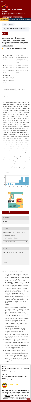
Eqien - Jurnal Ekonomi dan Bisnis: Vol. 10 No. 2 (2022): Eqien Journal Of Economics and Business (17, 282)
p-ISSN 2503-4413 (18, 17)
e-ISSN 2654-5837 (7, 17)
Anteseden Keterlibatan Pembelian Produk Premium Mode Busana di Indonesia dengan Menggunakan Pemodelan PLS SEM (16, 355)
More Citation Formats (9, 241)
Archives (11, 24)
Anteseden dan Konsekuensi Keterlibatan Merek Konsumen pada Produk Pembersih (16, 288)
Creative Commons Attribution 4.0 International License (15, 398)
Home (4, 24)
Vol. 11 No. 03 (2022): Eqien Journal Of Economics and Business (15, 29)
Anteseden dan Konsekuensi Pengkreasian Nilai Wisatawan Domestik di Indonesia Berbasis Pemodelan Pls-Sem (17, 343)
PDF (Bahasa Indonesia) (16, 212)
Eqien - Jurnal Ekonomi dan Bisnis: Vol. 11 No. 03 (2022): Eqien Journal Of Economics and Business (17, 302)
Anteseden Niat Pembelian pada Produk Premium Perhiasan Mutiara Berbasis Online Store (16, 333)
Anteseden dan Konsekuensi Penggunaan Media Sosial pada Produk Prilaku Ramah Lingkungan (17, 322)
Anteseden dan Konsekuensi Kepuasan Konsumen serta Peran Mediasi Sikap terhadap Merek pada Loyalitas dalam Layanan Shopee (17, 310)
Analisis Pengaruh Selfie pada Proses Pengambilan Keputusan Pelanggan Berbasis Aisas (17, 298)
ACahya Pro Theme (23, 399)
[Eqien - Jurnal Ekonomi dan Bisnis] (5, 6)
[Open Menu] (1, 1)
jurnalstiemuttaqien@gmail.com (9, 380)
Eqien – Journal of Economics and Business (12, 11)
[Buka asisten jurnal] (28, 399)
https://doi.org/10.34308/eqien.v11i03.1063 (15, 48)
